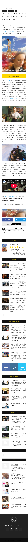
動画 (13, 11)
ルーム (9, 80)
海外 (16, 11)
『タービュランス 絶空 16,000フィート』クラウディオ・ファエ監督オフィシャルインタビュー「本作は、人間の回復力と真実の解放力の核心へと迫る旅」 (18, 329)
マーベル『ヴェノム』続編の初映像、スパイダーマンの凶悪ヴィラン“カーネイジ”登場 (18, 276)
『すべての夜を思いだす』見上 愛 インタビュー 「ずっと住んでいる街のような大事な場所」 (18, 428)
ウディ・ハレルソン (9, 228)
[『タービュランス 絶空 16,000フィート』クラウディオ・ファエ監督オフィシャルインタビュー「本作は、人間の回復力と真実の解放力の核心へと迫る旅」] (5, 328)
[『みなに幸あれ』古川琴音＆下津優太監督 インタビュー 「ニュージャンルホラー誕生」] (5, 435)
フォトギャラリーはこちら (14, 76)
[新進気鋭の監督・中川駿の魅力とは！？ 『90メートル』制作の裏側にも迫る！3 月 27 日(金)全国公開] (5, 346)
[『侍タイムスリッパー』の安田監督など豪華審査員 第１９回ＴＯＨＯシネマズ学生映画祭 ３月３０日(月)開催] (5, 337)
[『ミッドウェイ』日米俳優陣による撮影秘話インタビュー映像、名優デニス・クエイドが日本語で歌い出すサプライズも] (5, 283)
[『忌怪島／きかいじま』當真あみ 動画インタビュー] (5, 491)
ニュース (9, 11)
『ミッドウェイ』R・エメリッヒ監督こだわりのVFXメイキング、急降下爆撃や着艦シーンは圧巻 (18, 292)
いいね (5, 364)
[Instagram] (11, 529)
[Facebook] (7, 529)
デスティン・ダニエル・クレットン (9, 230)
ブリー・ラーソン (5, 232)
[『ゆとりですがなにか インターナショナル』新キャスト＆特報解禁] (5, 506)
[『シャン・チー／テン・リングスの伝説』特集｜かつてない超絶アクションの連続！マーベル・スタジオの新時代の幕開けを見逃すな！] (5, 265)
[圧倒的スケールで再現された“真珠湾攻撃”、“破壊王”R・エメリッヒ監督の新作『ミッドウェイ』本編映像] (5, 307)
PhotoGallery (9, 8)
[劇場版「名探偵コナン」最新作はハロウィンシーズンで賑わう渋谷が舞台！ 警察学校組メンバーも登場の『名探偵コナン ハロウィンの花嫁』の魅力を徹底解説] (5, 354)
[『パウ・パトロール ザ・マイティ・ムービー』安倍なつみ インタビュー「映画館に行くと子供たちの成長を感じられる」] (5, 443)
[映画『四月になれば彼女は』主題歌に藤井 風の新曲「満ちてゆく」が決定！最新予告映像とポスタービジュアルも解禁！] (5, 476)
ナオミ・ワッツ (21, 230)
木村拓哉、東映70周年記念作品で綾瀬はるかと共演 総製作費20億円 (18, 398)
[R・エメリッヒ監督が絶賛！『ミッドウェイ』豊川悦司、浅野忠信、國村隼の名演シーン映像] (5, 300)
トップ (3, 8)
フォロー (14, 364)
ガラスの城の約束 (9, 31)
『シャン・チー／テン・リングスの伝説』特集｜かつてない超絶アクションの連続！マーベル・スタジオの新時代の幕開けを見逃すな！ (18, 267)
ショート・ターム (18, 25)
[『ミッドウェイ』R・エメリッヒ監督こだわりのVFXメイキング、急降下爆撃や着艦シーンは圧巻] (5, 293)
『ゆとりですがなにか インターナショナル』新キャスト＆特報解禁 (18, 506)
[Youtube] (20, 529)
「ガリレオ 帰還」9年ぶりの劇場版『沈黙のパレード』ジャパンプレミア (18, 390)
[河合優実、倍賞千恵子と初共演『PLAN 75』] (5, 405)
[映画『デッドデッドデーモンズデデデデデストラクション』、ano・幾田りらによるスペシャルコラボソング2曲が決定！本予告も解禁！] (5, 466)
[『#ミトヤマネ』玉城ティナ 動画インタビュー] (5, 484)
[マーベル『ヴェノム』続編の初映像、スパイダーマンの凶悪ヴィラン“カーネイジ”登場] (5, 276)
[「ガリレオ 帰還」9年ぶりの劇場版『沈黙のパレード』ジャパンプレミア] (5, 391)
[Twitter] (16, 529)
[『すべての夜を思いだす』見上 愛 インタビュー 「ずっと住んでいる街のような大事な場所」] (5, 428)
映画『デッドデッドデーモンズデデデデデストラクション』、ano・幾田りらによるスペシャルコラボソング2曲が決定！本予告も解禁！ (18, 467)
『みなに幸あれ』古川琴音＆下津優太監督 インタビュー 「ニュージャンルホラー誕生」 (18, 435)
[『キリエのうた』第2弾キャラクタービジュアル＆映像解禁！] (5, 499)
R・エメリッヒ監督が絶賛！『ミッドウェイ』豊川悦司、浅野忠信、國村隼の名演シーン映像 (18, 300)
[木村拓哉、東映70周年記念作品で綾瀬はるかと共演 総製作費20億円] (5, 398)
